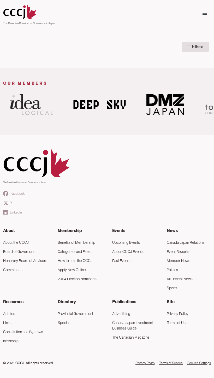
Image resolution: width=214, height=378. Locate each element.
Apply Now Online (72, 270)
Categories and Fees (74, 251)
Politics (172, 270)
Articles (9, 314)
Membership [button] (70, 230)
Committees (12, 270)
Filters (197, 46)
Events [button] (118, 230)
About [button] (9, 230)
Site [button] (171, 301)
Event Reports (178, 251)
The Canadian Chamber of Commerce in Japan (29, 23)
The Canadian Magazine (131, 337)
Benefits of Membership (76, 242)
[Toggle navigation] (204, 14)
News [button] (172, 230)
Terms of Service (171, 363)
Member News (178, 261)
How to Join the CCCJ (75, 261)
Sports (172, 288)
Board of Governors (18, 251)
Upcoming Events (126, 242)
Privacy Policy (177, 314)
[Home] (29, 12)
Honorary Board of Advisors (25, 261)
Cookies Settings (199, 363)
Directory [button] (67, 301)
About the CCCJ (16, 242)
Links (7, 323)
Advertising (121, 314)
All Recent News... (181, 279)
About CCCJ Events (128, 251)
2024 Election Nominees (77, 279)
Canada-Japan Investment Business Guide (132, 325)
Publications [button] (124, 301)
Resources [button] (13, 301)
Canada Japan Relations (185, 242)
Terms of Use (177, 323)
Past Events (121, 261)
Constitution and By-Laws (23, 332)
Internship (11, 341)
